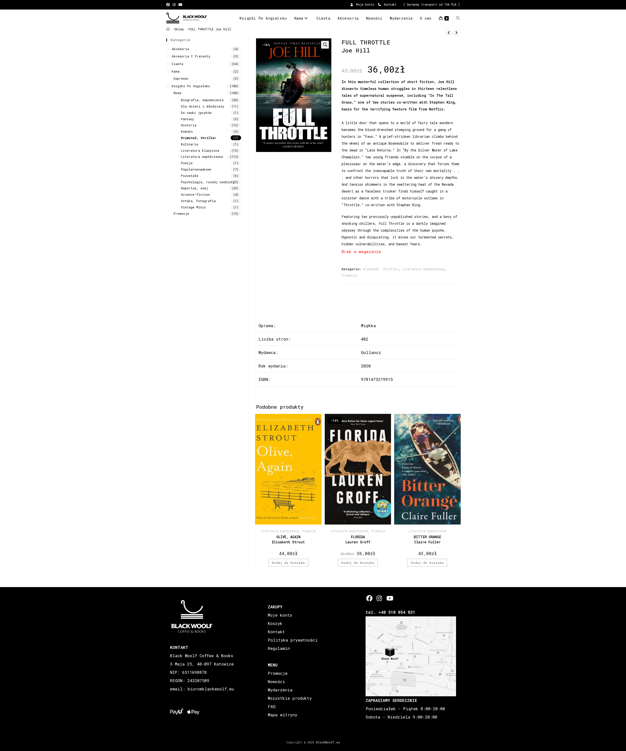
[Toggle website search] (457, 18)
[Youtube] (389, 598)
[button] (325, 45)
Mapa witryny (282, 715)
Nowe (177, 93)
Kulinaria (189, 144)
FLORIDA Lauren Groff (358, 539)
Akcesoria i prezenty (191, 56)
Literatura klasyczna (200, 150)
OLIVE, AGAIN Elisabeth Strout (288, 539)
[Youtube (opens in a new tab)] (180, 4)
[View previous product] (448, 32)
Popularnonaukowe (196, 169)
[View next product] (456, 32)
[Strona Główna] (167, 29)
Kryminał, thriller (380, 269)
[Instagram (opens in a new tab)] (174, 4)
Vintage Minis (193, 207)
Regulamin (279, 648)
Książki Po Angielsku (191, 86)
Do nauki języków (196, 112)
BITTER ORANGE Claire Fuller (427, 539)
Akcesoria (180, 49)
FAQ (271, 706)
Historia (188, 125)
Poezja (186, 163)
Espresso (181, 78)
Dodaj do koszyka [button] (288, 563)
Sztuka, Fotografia (198, 201)
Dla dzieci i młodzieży (202, 106)
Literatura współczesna (423, 269)
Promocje (349, 275)
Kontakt (389, 4)
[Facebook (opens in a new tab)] (168, 4)
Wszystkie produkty (290, 698)
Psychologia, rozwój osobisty (208, 182)
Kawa (175, 71)
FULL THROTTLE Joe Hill (210, 29)
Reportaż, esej (194, 188)
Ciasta (177, 64)
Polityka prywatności (293, 640)
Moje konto (364, 4)
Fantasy (187, 119)
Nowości (276, 681)
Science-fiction (195, 194)
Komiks (187, 131)
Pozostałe (189, 175)
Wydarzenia (280, 690)
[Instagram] (379, 598)
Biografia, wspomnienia (202, 100)
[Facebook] (369, 598)
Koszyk (275, 623)
